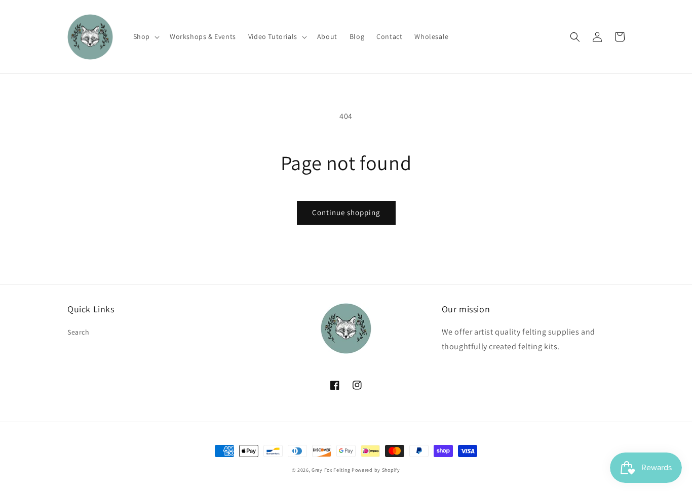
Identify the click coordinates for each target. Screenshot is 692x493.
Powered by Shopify (376, 470)
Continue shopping (346, 212)
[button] (145, 36)
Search (78, 332)
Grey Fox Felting (331, 470)
